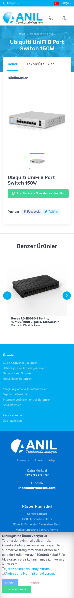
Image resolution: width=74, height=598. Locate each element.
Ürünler (38, 460)
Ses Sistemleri (12, 405)
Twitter (53, 211)
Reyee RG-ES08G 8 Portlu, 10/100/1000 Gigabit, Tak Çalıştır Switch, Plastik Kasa (35, 322)
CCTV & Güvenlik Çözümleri (20, 363)
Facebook (33, 211)
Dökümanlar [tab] (18, 78)
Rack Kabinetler (13, 415)
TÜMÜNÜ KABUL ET (16, 589)
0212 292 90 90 (37, 475)
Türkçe (64, 3)
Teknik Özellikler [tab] (40, 64)
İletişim (12, 3)
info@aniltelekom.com (37, 488)
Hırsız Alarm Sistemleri (17, 378)
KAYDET (10, 582)
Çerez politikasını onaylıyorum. (28, 569)
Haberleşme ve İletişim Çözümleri (24, 368)
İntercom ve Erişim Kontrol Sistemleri (27, 399)
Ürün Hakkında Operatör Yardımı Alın (39, 193)
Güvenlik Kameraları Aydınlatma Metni (37, 524)
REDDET (36, 582)
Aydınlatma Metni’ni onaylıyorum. (30, 573)
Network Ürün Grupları (17, 373)
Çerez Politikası (37, 514)
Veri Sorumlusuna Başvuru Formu (37, 530)
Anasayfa (23, 460)
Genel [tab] (12, 64)
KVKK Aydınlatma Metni (37, 519)
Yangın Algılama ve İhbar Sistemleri (25, 389)
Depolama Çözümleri (16, 394)
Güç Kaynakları (12, 420)
